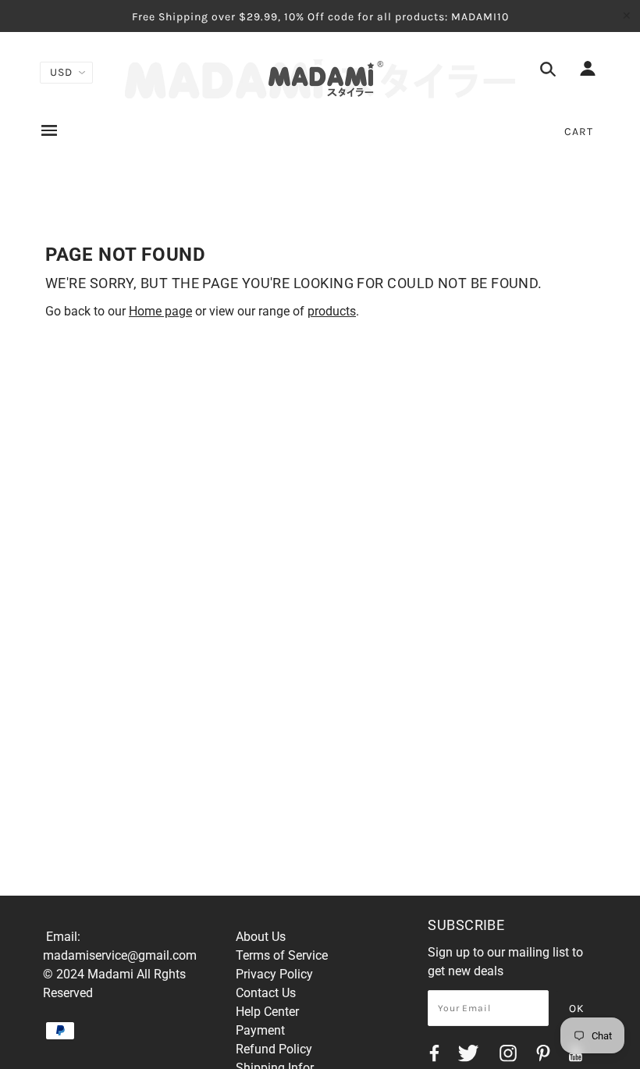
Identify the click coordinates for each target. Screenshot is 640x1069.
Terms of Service (282, 955)
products (332, 311)
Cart (578, 131)
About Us (261, 936)
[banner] (320, 78)
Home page (160, 311)
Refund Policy (274, 1049)
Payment (260, 1030)
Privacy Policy (274, 974)
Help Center (267, 1011)
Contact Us (266, 992)
